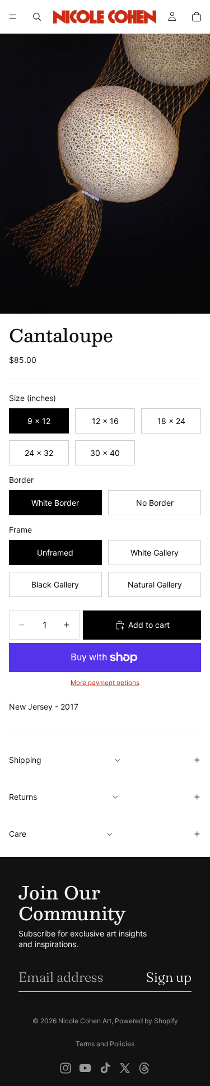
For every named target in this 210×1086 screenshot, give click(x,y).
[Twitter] (125, 1068)
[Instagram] (65, 1068)
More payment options (105, 683)
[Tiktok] (105, 1068)
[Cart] (196, 16)
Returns (23, 796)
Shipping (25, 760)
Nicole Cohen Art (84, 1021)
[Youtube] (85, 1068)
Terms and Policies (105, 1044)
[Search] (37, 16)
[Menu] (13, 17)
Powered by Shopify (146, 1021)
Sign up (169, 977)
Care (17, 833)
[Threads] (144, 1068)
